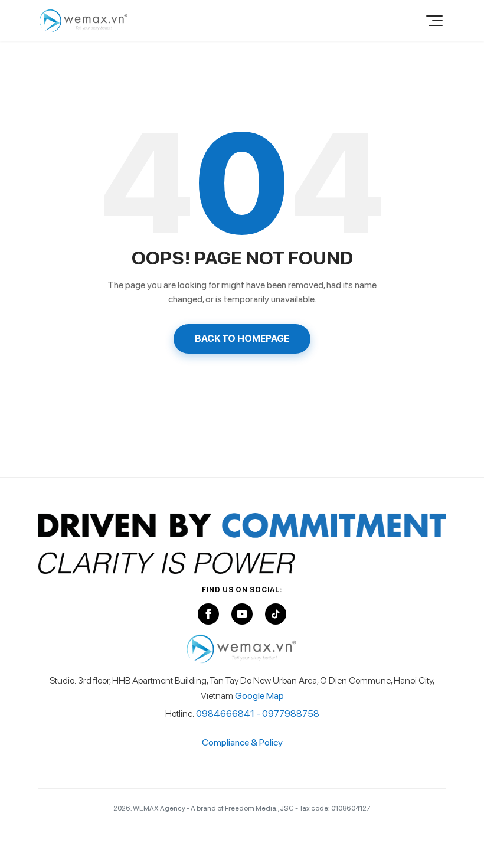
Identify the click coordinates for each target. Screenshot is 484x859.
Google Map (259, 695)
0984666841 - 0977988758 (257, 713)
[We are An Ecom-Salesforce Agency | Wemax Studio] (83, 20)
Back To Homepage (242, 338)
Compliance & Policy (242, 742)
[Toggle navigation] (432, 20)
